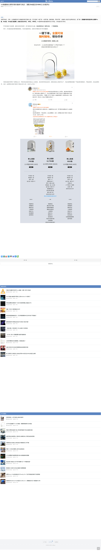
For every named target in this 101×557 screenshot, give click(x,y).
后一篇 (75, 260)
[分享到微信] (18, 256)
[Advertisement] (50, 11)
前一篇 (25, 260)
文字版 (44, 542)
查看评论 (50, 263)
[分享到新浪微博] (6, 256)
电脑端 (56, 542)
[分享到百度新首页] (13, 256)
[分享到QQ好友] (11, 256)
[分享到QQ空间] (4, 256)
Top (98, 548)
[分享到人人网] (15, 256)
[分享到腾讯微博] (9, 256)
